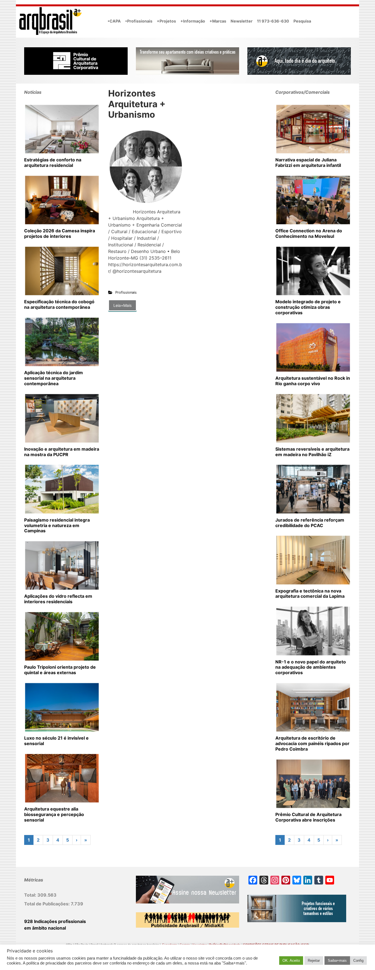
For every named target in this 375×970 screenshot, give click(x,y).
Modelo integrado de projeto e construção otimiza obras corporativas (308, 307)
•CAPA (114, 21)
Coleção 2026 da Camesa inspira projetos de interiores (59, 233)
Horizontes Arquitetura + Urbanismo (137, 104)
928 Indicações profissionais (55, 921)
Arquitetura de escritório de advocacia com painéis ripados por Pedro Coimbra (312, 743)
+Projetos (166, 21)
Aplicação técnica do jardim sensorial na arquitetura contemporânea (53, 378)
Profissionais (126, 292)
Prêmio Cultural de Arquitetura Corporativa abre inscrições (308, 817)
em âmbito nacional (45, 928)
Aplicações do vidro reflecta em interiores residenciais (58, 598)
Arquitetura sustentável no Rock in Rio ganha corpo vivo (312, 380)
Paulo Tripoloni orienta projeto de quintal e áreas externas (60, 669)
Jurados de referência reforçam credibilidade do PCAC (309, 522)
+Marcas (217, 21)
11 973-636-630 (273, 21)
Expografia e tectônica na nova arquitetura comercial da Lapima (310, 593)
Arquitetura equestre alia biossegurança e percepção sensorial (54, 814)
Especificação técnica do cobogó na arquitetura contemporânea (59, 304)
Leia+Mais (122, 305)
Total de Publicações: (47, 903)
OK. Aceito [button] (291, 960)
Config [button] (358, 960)
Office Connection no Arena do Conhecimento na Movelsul (308, 233)
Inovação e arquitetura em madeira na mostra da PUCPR (61, 451)
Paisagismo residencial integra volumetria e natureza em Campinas (57, 525)
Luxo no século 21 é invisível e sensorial (56, 740)
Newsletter (242, 21)
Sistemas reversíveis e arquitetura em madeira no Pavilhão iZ (312, 451)
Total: (30, 895)
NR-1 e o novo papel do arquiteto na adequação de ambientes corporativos (310, 667)
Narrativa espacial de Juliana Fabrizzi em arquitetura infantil (308, 162)
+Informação (192, 21)
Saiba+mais (337, 960)
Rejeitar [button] (314, 960)
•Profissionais (138, 21)
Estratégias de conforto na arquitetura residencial (52, 162)
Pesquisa (302, 21)
